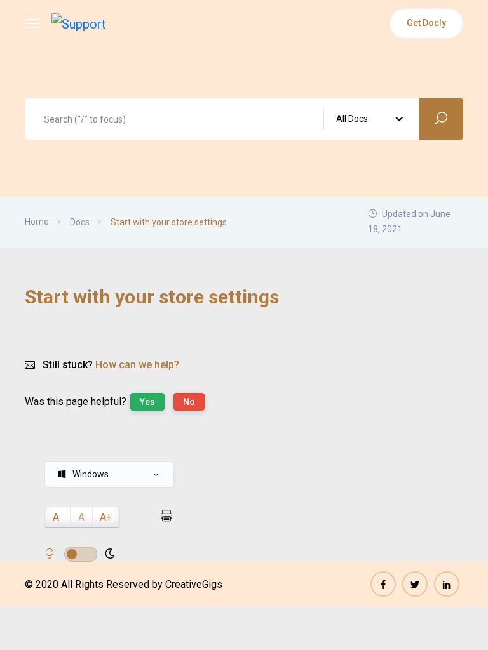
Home (37, 221)
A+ (106, 517)
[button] (109, 474)
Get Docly (426, 23)
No (189, 402)
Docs (80, 222)
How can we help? (137, 365)
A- (58, 517)
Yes (147, 402)
